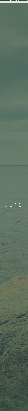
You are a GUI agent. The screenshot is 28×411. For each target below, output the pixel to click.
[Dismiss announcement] (27, 0)
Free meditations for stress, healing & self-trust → (14, 0)
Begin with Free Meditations (18, 210)
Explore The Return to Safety (9, 210)
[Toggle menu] (26, 2)
